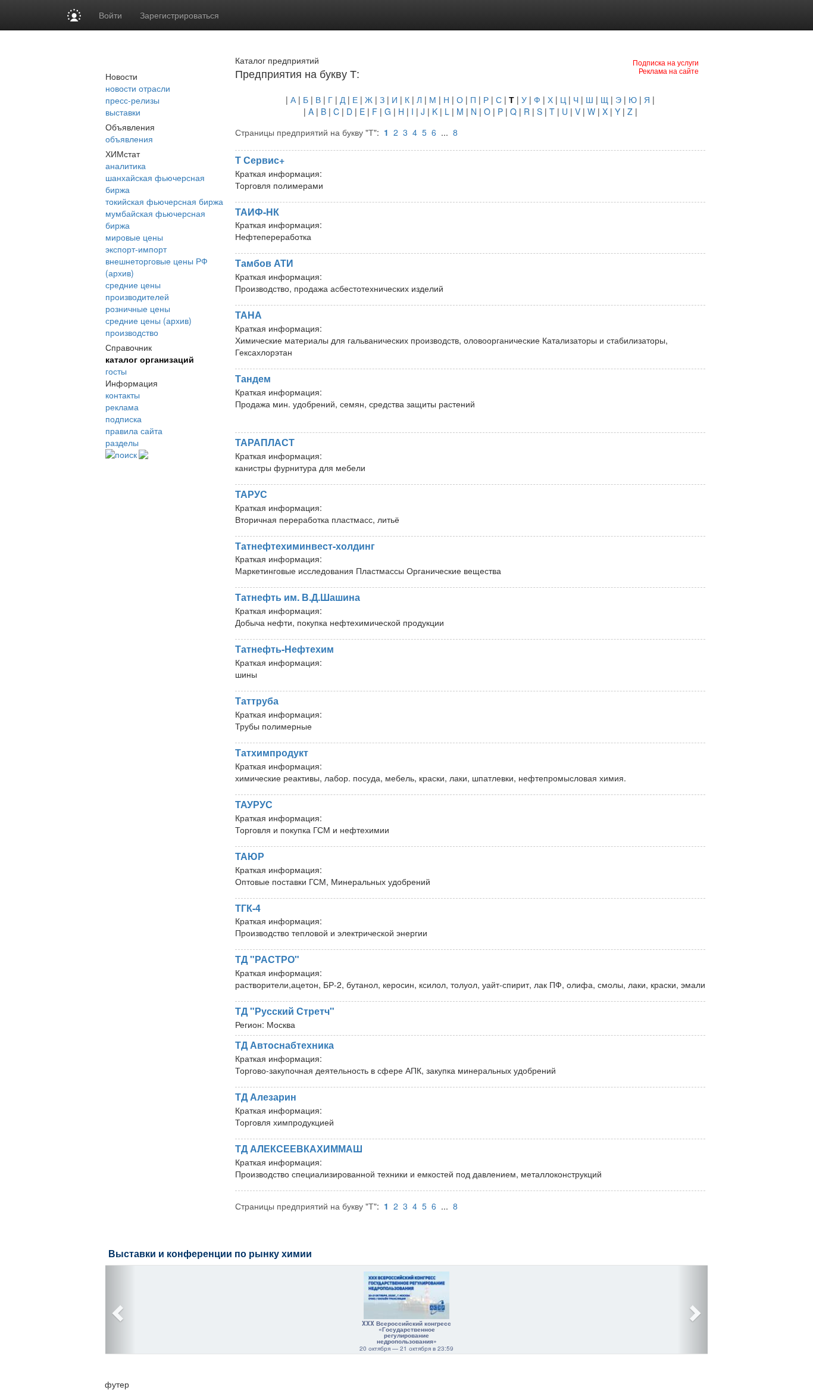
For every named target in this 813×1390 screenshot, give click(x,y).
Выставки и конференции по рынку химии (210, 1254)
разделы (122, 442)
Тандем (253, 378)
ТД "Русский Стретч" (284, 1011)
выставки (122, 112)
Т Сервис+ (259, 160)
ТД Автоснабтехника (284, 1045)
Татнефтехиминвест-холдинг (305, 546)
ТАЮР (249, 856)
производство (131, 332)
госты (116, 371)
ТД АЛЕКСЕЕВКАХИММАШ (298, 1148)
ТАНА (248, 315)
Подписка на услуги (666, 62)
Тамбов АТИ (264, 263)
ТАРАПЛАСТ (265, 442)
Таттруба (257, 701)
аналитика (125, 166)
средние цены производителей (137, 291)
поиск (126, 454)
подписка (123, 419)
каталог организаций (149, 359)
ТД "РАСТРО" (267, 959)
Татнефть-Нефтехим (284, 649)
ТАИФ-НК (257, 212)
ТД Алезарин (265, 1097)
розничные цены (137, 308)
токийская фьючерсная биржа (164, 201)
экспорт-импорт (136, 249)
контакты (122, 395)
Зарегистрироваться (179, 15)
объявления (129, 139)
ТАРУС (251, 494)
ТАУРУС (254, 804)
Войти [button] (110, 15)
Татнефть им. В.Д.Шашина (297, 597)
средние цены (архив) (148, 320)
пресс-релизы (132, 100)
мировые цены (134, 237)
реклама (122, 407)
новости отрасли (137, 88)
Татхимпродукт (271, 752)
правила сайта (133, 431)
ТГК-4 (248, 908)
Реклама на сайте (669, 71)
